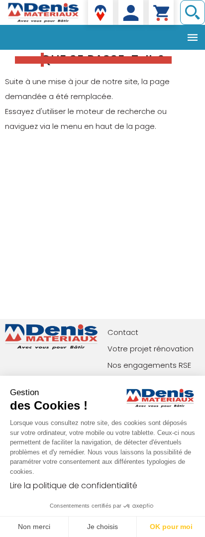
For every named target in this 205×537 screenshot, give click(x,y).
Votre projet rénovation (150, 348)
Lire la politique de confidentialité (73, 485)
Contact (122, 332)
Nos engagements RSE (149, 365)
